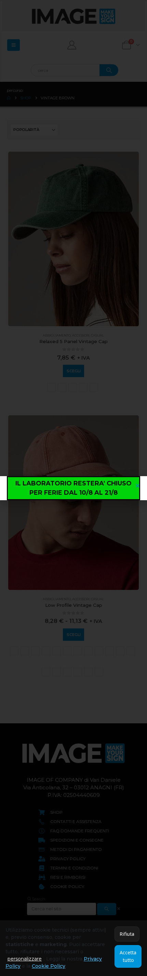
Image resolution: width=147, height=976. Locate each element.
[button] (137, 485)
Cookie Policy (48, 966)
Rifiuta (127, 934)
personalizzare (25, 959)
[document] (73, 488)
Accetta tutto (128, 956)
